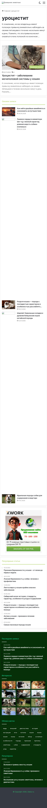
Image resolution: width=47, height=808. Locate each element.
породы (18, 741)
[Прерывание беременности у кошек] (23, 685)
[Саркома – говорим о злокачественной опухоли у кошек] (38, 694)
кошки (5, 737)
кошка (39, 732)
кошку (13, 737)
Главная (6, 11)
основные (38, 737)
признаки (27, 741)
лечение (21, 737)
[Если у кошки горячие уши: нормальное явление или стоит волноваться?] (38, 702)
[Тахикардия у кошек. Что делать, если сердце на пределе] (9, 711)
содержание (25, 745)
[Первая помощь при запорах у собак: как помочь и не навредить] (9, 685)
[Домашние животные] (11, 3)
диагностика (24, 728)
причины (37, 741)
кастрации (7, 732)
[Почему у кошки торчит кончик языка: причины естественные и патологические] (38, 685)
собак (16, 745)
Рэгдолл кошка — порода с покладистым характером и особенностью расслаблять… (29, 304)
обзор (30, 737)
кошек (31, 732)
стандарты (37, 745)
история (35, 728)
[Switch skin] (40, 3)
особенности (7, 741)
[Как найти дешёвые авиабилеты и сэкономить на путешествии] (8, 111)
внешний (13, 728)
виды (5, 728)
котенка (23, 732)
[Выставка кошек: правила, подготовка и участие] (23, 711)
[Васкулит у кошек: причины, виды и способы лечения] (38, 711)
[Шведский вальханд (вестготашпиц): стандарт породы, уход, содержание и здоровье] (23, 702)
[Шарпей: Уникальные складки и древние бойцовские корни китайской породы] (8, 402)
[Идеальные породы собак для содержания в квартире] (8, 498)
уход (4, 749)
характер (13, 749)
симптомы (6, 745)
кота (15, 732)
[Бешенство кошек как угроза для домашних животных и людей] (23, 694)
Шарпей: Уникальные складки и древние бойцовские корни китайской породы (30, 315)
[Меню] (44, 3)
